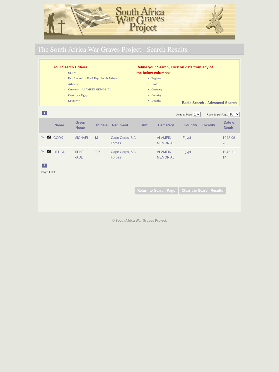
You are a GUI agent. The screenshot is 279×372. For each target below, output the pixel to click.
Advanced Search (222, 103)
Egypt (187, 137)
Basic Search (193, 103)
